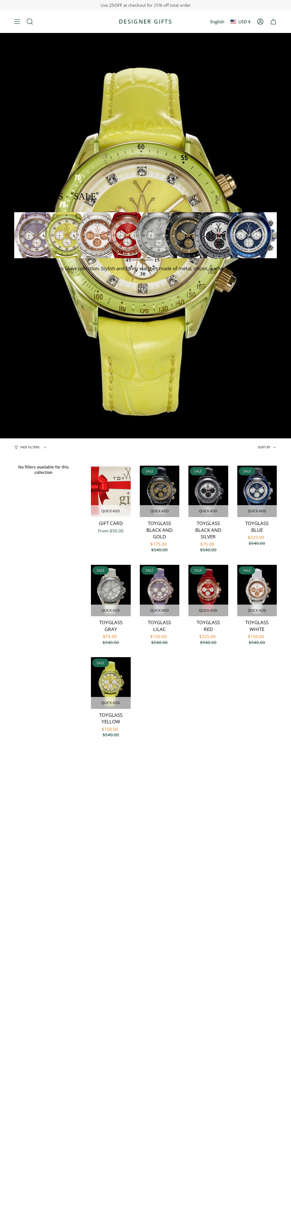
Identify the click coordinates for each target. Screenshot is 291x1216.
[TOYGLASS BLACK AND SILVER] (208, 491)
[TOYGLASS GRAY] (111, 590)
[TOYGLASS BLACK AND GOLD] (160, 491)
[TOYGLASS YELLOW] (111, 683)
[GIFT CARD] (111, 491)
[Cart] (273, 21)
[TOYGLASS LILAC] (160, 590)
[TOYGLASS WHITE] (257, 590)
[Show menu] (17, 21)
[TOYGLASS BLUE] (257, 491)
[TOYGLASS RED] (208, 590)
